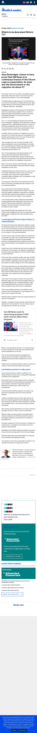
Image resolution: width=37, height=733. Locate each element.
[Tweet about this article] (2, 68)
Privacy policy (22, 730)
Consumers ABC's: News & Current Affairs (13, 587)
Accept (14, 730)
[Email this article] (10, 68)
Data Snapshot (11, 527)
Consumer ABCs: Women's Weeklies (11, 585)
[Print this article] (13, 68)
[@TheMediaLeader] (31, 14)
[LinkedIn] (34, 14)
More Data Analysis (11, 594)
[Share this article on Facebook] (7, 68)
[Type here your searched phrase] (28, 14)
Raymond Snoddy (18, 28)
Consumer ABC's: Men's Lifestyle (10, 590)
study (6, 120)
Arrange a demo (13, 556)
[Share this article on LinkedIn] (5, 68)
